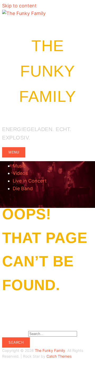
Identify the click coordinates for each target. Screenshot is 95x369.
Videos (20, 173)
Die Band (23, 188)
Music (19, 166)
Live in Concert (30, 181)
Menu (13, 152)
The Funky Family (47, 71)
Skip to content (19, 5)
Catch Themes (59, 356)
